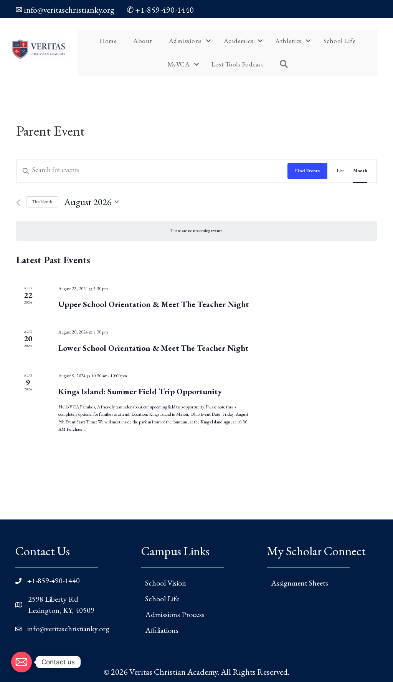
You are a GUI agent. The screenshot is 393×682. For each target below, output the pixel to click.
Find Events (307, 171)
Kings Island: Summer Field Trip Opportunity (140, 391)
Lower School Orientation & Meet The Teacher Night (153, 348)
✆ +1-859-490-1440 (160, 9)
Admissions (185, 41)
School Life (340, 41)
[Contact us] (21, 662)
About (142, 41)
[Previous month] (18, 202)
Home (108, 41)
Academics (239, 41)
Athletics (288, 41)
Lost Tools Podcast (237, 64)
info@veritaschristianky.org (68, 629)
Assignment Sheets (299, 583)
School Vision (165, 583)
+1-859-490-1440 (53, 581)
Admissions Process (175, 614)
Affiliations (161, 630)
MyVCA (179, 64)
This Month (42, 201)
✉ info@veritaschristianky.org (64, 9)
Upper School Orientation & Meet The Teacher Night (153, 304)
